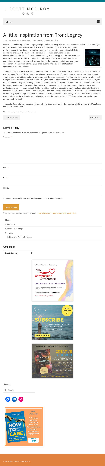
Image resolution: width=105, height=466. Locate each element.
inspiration (19, 112)
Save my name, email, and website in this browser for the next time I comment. (34, 198)
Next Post (94, 117)
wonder (34, 112)
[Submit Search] (5, 390)
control (7, 112)
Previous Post (12, 117)
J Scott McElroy (12, 40)
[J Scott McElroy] (52, 10)
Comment (7, 137)
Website (6, 188)
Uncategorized (48, 40)
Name (5, 168)
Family (40, 40)
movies (25, 112)
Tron (29, 112)
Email (5, 178)
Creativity (34, 40)
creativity (12, 112)
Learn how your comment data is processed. (57, 213)
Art (29, 40)
